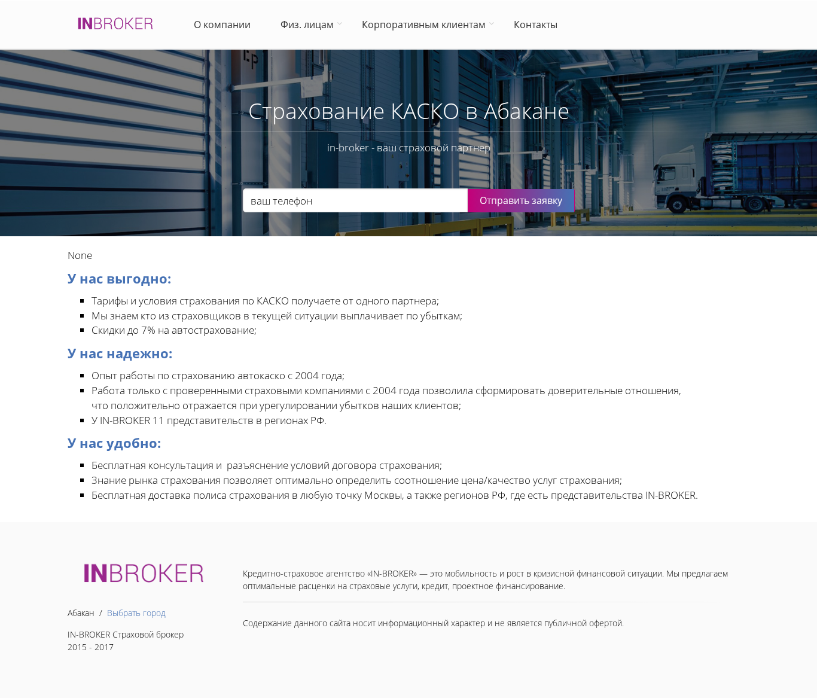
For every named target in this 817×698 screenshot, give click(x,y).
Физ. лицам (307, 24)
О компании (224, 24)
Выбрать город (136, 612)
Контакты (535, 24)
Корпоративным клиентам (424, 24)
